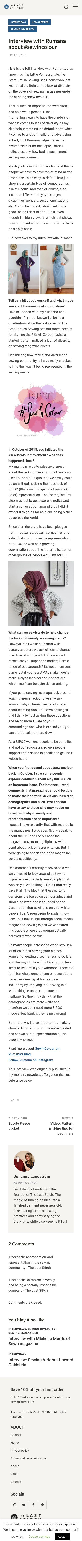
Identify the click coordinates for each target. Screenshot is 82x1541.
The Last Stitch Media (26, 1412)
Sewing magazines (23, 1332)
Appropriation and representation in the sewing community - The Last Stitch (30, 1262)
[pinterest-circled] (42, 1505)
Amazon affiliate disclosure (28, 1458)
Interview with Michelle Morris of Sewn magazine (39, 1341)
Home (15, 1443)
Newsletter (40, 22)
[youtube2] (24, 1505)
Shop (14, 1474)
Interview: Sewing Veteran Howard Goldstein (40, 1362)
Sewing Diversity (23, 29)
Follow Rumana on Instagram (30, 1060)
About (15, 1466)
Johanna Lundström (32, 1176)
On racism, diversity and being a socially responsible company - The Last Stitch (32, 1285)
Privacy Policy (20, 1450)
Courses (16, 1482)
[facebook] (33, 1505)
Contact (16, 1435)
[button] (75, 6)
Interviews (18, 22)
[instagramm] (15, 1505)
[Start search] (66, 7)
